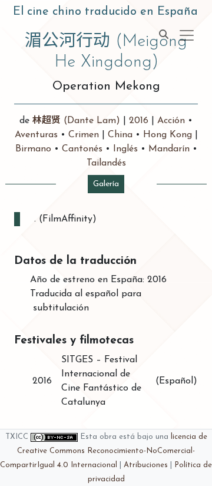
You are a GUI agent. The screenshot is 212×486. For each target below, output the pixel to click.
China (120, 135)
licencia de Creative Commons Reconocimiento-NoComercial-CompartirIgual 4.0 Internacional (103, 451)
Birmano (33, 149)
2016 (138, 120)
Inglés (125, 149)
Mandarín (169, 149)
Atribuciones (146, 465)
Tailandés (106, 163)
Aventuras (36, 135)
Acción (171, 120)
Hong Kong (167, 135)
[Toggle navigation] (187, 35)
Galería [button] (106, 184)
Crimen (83, 135)
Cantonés (82, 149)
